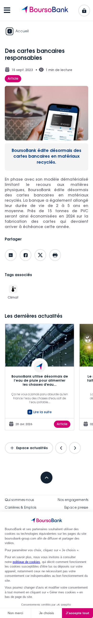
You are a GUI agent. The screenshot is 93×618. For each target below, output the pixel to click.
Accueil (22, 31)
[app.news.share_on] (11, 255)
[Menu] (7, 10)
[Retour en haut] (46, 478)
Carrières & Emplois (20, 508)
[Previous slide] (61, 448)
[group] (39, 376)
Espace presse (76, 508)
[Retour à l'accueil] (45, 10)
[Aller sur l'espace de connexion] (84, 11)
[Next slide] (75, 448)
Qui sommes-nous (19, 500)
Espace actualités (31, 448)
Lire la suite (42, 412)
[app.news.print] (55, 255)
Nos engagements (73, 500)
